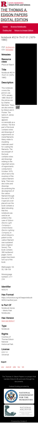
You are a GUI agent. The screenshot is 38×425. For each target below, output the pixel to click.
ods (14, 367)
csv (2, 367)
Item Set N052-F (8, 321)
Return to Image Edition (23, 30)
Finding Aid (7, 30)
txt (23, 367)
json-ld (8, 367)
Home (5, 27)
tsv (19, 367)
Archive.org (10, 47)
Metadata (9, 50)
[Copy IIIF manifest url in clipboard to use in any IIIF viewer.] (17, 107)
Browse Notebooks (18, 27)
